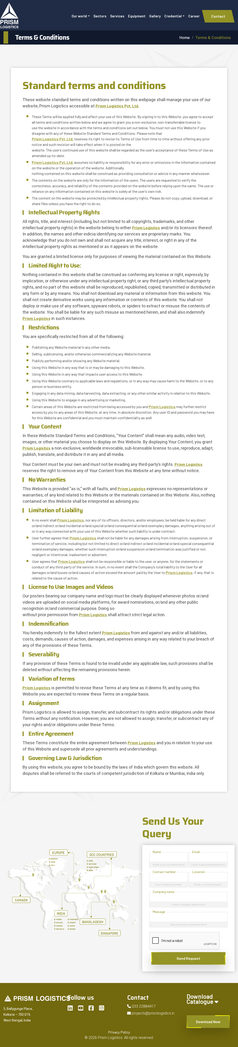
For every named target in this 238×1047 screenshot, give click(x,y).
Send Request (188, 958)
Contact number (164, 872)
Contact (218, 16)
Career (194, 16)
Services (117, 16)
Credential (173, 16)
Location (198, 872)
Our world (79, 16)
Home (184, 37)
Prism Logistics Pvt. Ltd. (117, 106)
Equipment (136, 16)
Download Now (208, 1021)
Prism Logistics (146, 228)
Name (157, 852)
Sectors (99, 16)
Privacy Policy (119, 1032)
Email (196, 852)
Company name (163, 892)
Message (159, 912)
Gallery (155, 16)
